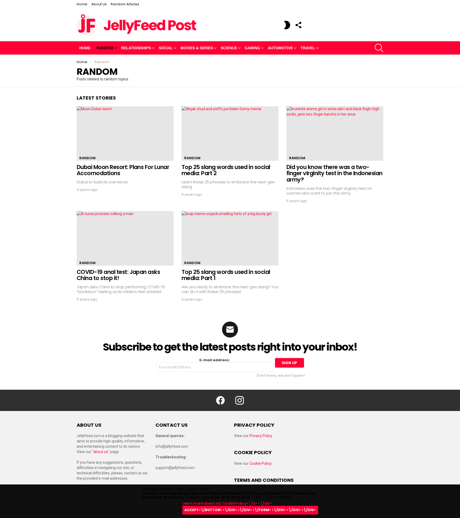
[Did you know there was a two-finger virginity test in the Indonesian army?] (334, 133)
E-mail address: (214, 360)
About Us (99, 4)
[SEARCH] (379, 48)
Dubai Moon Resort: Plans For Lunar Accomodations (123, 170)
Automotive (280, 48)
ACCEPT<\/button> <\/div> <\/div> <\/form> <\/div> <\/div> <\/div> (250, 510)
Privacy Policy (260, 436)
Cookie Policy (260, 463)
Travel (308, 48)
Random (105, 48)
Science (229, 48)
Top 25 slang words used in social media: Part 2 (226, 170)
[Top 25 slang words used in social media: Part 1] (230, 238)
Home (82, 4)
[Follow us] (298, 25)
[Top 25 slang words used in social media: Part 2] (230, 133)
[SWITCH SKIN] (287, 25)
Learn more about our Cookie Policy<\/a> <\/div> (249, 506)
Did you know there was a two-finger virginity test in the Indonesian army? (334, 173)
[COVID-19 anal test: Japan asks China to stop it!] (125, 238)
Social (166, 48)
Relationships (136, 48)
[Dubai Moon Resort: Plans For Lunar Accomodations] (125, 133)
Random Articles (125, 4)
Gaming (252, 48)
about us (100, 452)
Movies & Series (196, 48)
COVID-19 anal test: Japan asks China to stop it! (118, 275)
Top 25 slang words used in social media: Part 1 (226, 275)
